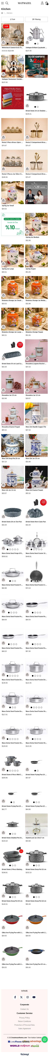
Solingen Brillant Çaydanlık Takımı (36, 47)
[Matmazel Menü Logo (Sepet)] (24, 991)
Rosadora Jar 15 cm (9, 395)
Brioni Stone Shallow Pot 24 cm (12, 838)
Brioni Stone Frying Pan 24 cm (36, 774)
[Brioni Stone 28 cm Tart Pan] (12, 508)
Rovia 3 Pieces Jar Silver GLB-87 (12, 174)
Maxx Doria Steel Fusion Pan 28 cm (36, 616)
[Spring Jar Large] (12, 255)
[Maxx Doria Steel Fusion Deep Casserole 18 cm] (12, 698)
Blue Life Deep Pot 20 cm (11, 458)
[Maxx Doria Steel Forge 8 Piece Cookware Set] (12, 540)
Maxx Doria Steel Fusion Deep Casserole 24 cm (12, 680)
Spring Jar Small (8, 206)
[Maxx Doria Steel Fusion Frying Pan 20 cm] (12, 572)
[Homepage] (4, 13)
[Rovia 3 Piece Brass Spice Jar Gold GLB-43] (12, 129)
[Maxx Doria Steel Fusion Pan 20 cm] (36, 635)
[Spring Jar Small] (12, 192)
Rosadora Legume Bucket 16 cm (36, 364)
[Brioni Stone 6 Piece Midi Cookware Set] (12, 761)
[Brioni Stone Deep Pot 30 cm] (12, 888)
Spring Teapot (31, 269)
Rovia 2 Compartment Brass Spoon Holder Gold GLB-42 (36, 142)
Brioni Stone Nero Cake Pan (36, 522)
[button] (7, 43)
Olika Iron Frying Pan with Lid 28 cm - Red (12, 933)
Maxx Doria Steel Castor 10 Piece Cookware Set (36, 553)
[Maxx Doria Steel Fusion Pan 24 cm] (12, 635)
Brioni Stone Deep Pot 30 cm (12, 901)
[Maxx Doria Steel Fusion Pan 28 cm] (36, 603)
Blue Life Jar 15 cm (33, 458)
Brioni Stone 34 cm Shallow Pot (36, 111)
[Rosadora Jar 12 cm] (36, 382)
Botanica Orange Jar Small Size (12, 300)
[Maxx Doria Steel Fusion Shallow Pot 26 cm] (12, 730)
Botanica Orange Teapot (34, 332)
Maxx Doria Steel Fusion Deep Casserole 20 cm (36, 680)
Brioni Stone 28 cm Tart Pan (12, 522)
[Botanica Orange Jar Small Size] (12, 287)
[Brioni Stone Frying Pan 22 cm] (36, 793)
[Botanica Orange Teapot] (36, 319)
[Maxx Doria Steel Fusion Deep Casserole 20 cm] (36, 666)
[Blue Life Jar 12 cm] (12, 477)
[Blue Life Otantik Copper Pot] (36, 414)
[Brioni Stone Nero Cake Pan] (36, 508)
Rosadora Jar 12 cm (33, 395)
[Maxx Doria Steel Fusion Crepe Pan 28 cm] (36, 572)
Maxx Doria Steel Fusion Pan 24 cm (12, 648)
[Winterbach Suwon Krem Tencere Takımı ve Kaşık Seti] (12, 34)
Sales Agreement (24, 1028)
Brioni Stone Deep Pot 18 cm (36, 901)
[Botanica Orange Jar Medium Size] (36, 287)
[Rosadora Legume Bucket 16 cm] (36, 350)
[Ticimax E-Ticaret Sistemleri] (24, 1054)
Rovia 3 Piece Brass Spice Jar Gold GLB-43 (12, 142)
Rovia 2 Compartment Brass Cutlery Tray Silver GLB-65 (36, 174)
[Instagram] (27, 997)
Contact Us (24, 1009)
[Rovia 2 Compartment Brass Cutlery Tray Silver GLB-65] (36, 161)
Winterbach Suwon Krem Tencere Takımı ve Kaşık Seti (12, 47)
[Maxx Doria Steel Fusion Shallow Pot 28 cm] (36, 698)
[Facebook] (15, 997)
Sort (13, 19)
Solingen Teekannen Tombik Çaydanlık (12, 79)
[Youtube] (33, 997)
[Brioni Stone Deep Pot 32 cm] (36, 856)
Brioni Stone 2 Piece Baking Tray (12, 869)
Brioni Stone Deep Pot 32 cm (36, 869)
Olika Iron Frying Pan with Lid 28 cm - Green (12, 964)
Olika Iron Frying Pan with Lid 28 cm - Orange (36, 933)
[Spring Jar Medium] (36, 224)
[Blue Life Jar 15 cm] (36, 445)
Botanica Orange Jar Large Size (12, 332)
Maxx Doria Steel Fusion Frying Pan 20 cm (12, 585)
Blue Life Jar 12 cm (9, 490)
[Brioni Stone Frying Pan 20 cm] (12, 793)
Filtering (37, 19)
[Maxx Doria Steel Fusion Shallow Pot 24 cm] (36, 730)
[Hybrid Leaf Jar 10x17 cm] (36, 824)
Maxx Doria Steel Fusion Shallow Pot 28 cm (36, 711)
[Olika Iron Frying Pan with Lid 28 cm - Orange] (36, 919)
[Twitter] (21, 997)
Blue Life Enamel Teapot (34, 490)
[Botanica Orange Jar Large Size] (12, 319)
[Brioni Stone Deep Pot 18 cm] (36, 888)
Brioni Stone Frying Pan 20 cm (12, 806)
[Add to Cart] (3, 42)
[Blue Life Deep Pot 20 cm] (12, 445)
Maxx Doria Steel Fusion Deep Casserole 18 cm (12, 711)
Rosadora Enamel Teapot (11, 427)
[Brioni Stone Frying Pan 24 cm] (36, 761)
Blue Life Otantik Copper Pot (36, 427)
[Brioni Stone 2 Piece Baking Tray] (12, 856)
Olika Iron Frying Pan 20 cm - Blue (36, 964)
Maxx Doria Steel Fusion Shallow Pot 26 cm (12, 743)
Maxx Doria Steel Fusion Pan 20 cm (36, 648)
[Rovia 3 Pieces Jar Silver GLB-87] (12, 161)
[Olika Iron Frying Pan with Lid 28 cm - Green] (12, 951)
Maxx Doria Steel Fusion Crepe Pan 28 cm (36, 585)
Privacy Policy (24, 1018)
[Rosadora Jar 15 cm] (12, 382)
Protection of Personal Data (24, 1025)
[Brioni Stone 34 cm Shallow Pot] (36, 97)
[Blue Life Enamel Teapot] (36, 477)
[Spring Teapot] (36, 255)
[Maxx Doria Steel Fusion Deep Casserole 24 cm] (12, 666)
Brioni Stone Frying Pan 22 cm (36, 806)
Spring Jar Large (8, 269)
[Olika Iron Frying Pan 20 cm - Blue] (36, 951)
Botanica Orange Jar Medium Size (36, 300)
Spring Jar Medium (32, 237)
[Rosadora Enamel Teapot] (12, 414)
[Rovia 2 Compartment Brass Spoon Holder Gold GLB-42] (36, 129)
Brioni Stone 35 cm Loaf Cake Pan (12, 364)
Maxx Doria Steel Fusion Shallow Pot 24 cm (36, 743)
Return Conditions (24, 1021)
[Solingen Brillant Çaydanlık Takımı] (36, 34)
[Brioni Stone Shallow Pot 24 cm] (12, 824)
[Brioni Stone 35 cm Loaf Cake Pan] (12, 350)
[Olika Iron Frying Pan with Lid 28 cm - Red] (12, 919)
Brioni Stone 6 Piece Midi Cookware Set (12, 774)
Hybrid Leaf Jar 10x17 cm (35, 838)
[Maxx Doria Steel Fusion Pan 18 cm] (12, 603)
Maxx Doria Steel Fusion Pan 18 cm (12, 616)
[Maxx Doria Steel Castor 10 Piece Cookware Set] (36, 540)
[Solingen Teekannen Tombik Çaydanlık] (12, 66)
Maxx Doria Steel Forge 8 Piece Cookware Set (12, 553)
